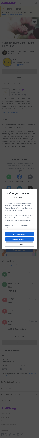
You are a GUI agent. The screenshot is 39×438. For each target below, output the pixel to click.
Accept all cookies (19, 234)
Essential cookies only (19, 239)
